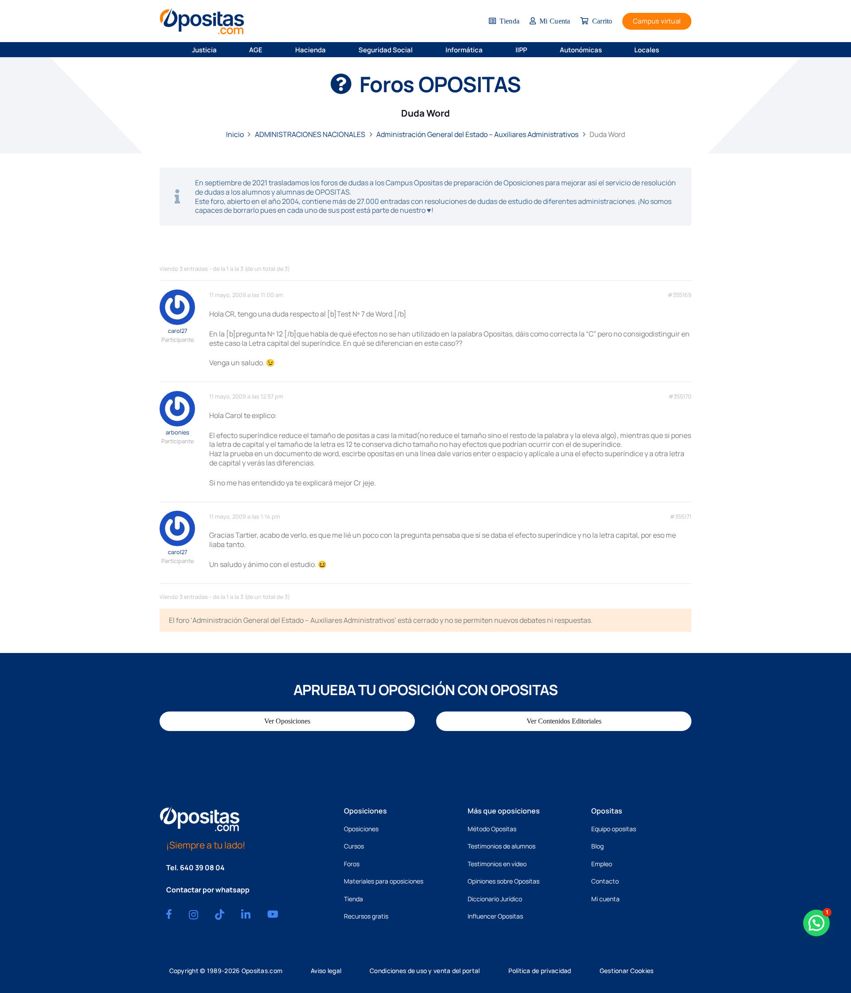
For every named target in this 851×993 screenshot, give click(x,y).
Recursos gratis (366, 916)
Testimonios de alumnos (501, 846)
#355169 (679, 295)
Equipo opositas (613, 829)
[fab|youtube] (272, 914)
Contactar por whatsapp (208, 890)
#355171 (680, 516)
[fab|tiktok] (219, 914)
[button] (222, 50)
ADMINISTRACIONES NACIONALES (310, 134)
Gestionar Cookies (627, 970)
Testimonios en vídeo (497, 864)
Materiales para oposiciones (383, 881)
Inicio (235, 134)
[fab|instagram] (193, 914)
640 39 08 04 (202, 867)
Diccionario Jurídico (495, 899)
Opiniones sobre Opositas (503, 881)
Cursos (354, 846)
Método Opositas (492, 829)
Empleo (601, 864)
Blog (597, 846)
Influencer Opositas (495, 916)
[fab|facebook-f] (169, 914)
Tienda (353, 899)
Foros (351, 864)
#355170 (679, 396)
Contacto (605, 881)
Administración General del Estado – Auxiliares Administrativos (477, 134)
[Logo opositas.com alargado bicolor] (202, 21)
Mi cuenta (605, 899)
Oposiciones (361, 829)
